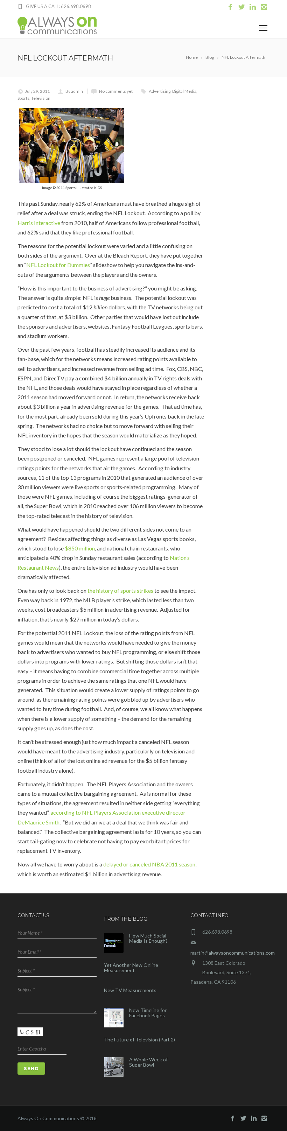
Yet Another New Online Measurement (131, 967)
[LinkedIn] (252, 7)
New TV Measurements (130, 990)
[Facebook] (230, 7)
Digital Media (184, 91)
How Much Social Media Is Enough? (148, 938)
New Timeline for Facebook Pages (148, 1012)
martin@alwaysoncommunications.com (232, 953)
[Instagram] (264, 7)
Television (40, 98)
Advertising (159, 91)
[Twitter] (241, 7)
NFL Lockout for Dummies (58, 264)
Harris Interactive (39, 222)
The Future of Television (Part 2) (139, 1039)
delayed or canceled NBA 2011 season (149, 864)
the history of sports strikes (120, 590)
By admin (74, 91)
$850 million (80, 548)
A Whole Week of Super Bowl (148, 1062)
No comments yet (116, 91)
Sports (23, 98)
